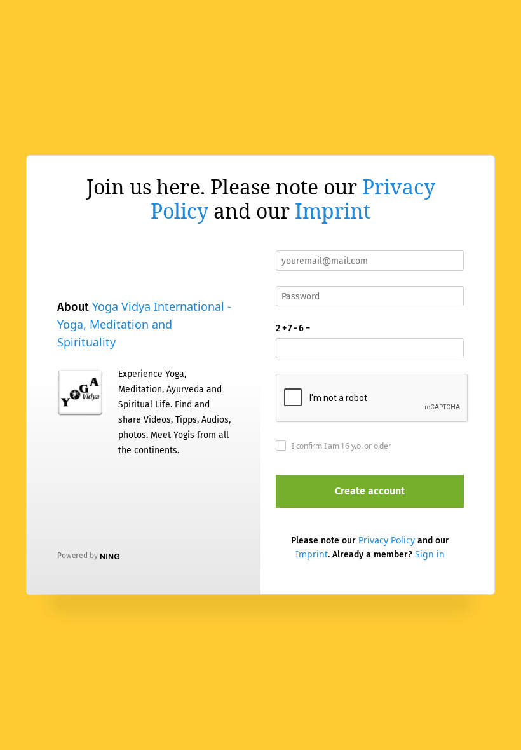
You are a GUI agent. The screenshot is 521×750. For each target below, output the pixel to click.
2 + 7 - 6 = (292, 328)
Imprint (332, 210)
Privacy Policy (386, 540)
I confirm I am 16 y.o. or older (341, 445)
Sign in (430, 554)
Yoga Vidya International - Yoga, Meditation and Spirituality (144, 324)
